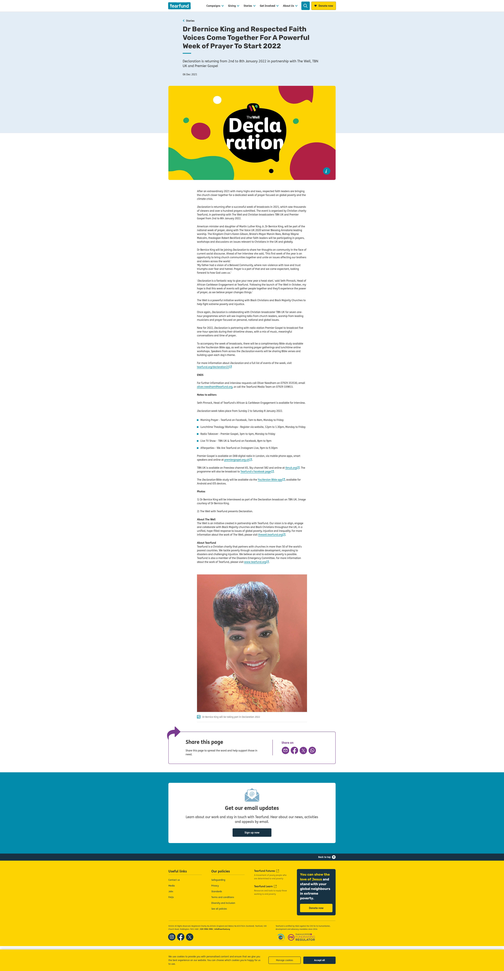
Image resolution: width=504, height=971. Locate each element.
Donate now (316, 908)
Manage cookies (284, 960)
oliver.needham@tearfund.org (214, 386)
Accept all (319, 960)
